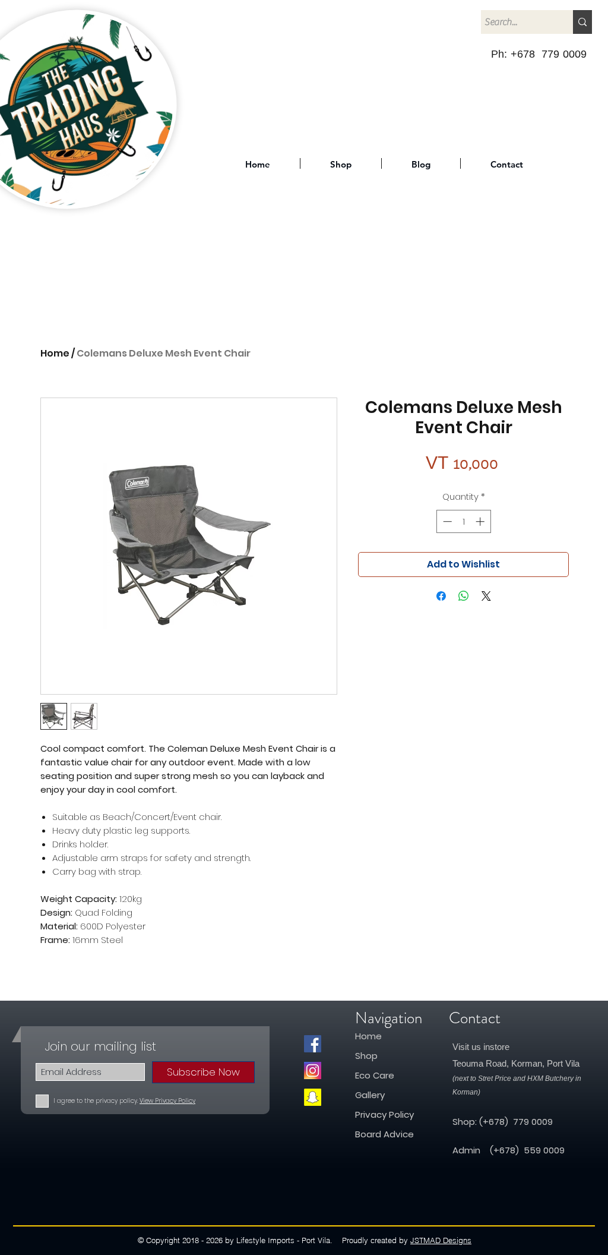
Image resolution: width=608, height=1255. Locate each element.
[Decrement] (446, 521)
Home (54, 353)
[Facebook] (312, 1043)
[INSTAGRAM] (312, 1070)
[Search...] (582, 22)
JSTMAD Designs (440, 1240)
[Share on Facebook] (441, 596)
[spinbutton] (463, 521)
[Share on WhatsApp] (464, 596)
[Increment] (481, 521)
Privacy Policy (384, 1114)
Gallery (370, 1095)
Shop (367, 1055)
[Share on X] (486, 596)
